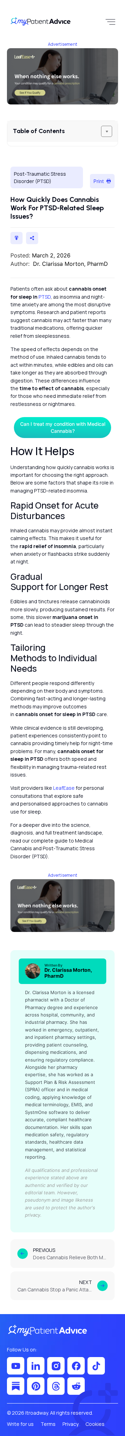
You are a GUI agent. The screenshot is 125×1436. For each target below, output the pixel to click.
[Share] (32, 238)
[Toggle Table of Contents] (106, 131)
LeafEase (64, 788)
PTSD (45, 296)
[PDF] (16, 238)
